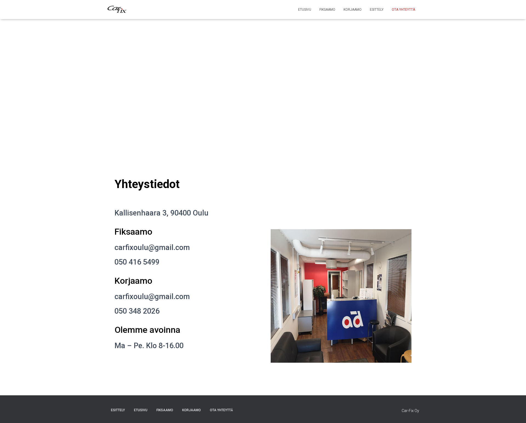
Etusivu (304, 10)
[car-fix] (117, 9)
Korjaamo (353, 10)
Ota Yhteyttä (403, 10)
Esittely (377, 10)
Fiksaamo (327, 10)
